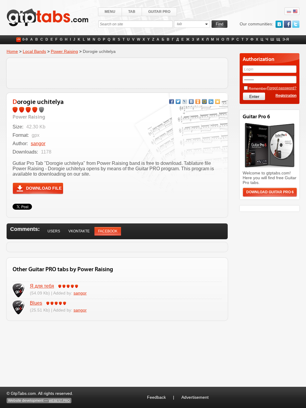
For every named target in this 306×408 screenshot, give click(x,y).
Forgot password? (281, 88)
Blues (36, 303)
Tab (131, 12)
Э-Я (285, 39)
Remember (258, 89)
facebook (287, 24)
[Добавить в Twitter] (178, 101)
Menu (110, 12)
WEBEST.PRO (59, 400)
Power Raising (64, 51)
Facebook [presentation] (107, 231)
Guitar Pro (159, 12)
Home (12, 51)
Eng (295, 11)
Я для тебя (42, 286)
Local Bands (34, 51)
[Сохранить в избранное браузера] (217, 101)
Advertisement (195, 397)
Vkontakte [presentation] (79, 231)
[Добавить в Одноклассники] (197, 101)
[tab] (54, 231)
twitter (295, 24)
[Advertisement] (117, 73)
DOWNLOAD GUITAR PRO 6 (270, 192)
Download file (44, 188)
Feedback (156, 397)
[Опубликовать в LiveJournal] (184, 101)
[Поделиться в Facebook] (171, 101)
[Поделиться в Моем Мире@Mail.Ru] (204, 101)
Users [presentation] (54, 231)
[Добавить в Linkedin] (211, 101)
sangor (38, 143)
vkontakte (279, 24)
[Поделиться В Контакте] (191, 101)
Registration (286, 95)
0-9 (25, 39)
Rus (289, 11)
